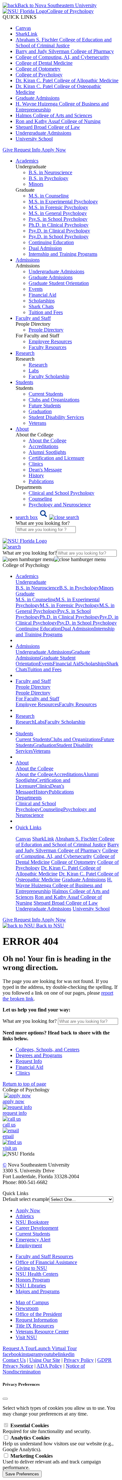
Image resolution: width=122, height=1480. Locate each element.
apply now (13, 1101)
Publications (41, 481)
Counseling (40, 499)
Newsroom (27, 1308)
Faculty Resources (47, 347)
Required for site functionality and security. (47, 1428)
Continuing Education (51, 242)
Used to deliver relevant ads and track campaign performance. (52, 1461)
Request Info (27, 150)
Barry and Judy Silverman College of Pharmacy (65, 51)
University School (34, 138)
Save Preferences (22, 1474)
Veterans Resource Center (42, 1331)
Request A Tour (19, 1348)
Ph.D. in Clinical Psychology (58, 225)
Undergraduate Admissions (43, 133)
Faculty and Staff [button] (33, 318)
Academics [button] (27, 161)
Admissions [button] (28, 260)
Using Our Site (44, 1360)
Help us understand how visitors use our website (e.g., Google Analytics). (58, 1443)
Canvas (23, 28)
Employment (29, 1245)
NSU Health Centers (37, 1274)
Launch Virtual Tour (56, 1348)
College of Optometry (38, 69)
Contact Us (14, 1360)
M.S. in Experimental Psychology (63, 201)
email (8, 1136)
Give (8, 150)
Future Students (45, 405)
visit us (10, 1148)
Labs (34, 370)
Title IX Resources (35, 1325)
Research (38, 364)
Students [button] (24, 382)
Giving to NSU (31, 1268)
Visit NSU (26, 1337)
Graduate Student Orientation (59, 283)
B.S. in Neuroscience (50, 172)
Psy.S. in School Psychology (58, 219)
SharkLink (26, 34)
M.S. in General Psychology (58, 213)
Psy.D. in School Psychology (58, 236)
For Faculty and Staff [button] (37, 698)
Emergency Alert (33, 1239)
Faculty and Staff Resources (44, 1256)
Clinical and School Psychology (61, 493)
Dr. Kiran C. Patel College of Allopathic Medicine (67, 80)
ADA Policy (49, 1366)
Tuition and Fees (46, 312)
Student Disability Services (56, 417)
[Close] (5, 1399)
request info (15, 1113)
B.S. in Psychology (48, 178)
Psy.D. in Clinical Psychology (59, 230)
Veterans (37, 423)
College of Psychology (39, 74)
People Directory (46, 330)
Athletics (25, 1216)
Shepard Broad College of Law (48, 127)
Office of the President (39, 1314)
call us (9, 1124)
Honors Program (33, 1279)
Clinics (36, 464)
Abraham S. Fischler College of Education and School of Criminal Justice (64, 42)
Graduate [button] (25, 593)
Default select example (26, 1199)
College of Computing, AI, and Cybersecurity (62, 57)
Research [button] (25, 353)
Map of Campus (32, 1302)
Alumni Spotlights (47, 452)
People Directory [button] (33, 687)
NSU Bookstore (32, 1222)
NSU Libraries (31, 1285)
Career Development (37, 1228)
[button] (47, 517)
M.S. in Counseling (49, 195)
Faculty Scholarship (49, 376)
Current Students (46, 394)
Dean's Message (45, 469)
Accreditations (43, 446)
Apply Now (53, 150)
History (36, 475)
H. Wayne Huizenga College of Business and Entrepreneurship (64, 885)
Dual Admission (45, 248)
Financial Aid (42, 295)
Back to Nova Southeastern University (57, 5)
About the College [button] (34, 768)
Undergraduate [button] (31, 582)
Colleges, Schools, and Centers (47, 1049)
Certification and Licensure (56, 458)
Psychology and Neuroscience (60, 504)
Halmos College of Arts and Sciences (54, 115)
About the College (47, 440)
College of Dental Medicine (44, 63)
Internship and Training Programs (63, 254)
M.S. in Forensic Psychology (58, 207)
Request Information (37, 1320)
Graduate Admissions (38, 98)
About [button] (22, 429)
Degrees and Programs (39, 1055)
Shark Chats (41, 306)
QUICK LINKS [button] (19, 17)
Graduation (40, 411)
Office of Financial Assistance (46, 1262)
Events (36, 289)
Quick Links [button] (28, 827)
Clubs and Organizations (54, 399)
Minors (36, 184)
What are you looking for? (43, 523)
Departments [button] (29, 797)
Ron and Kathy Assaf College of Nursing (58, 121)
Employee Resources (50, 341)
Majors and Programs (38, 1291)
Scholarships (42, 300)
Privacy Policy (79, 1360)
